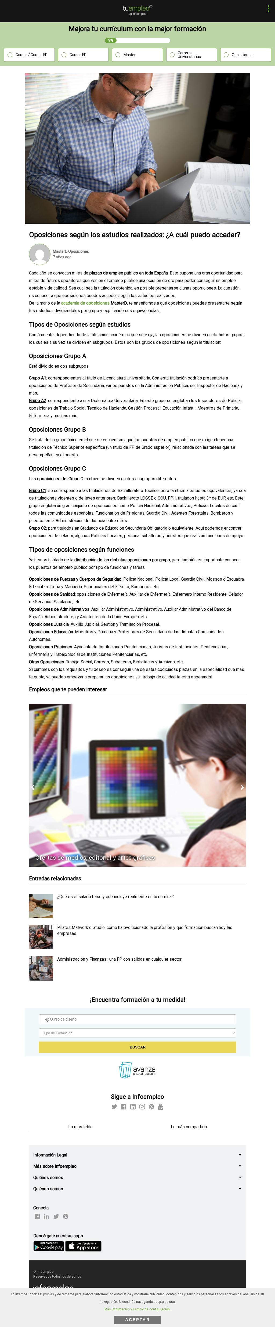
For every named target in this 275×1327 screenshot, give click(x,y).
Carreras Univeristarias (189, 55)
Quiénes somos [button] (48, 1177)
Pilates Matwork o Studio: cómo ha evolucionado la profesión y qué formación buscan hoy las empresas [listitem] (144, 930)
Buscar (138, 1047)
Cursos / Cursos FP (32, 55)
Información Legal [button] (50, 1155)
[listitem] (41, 916)
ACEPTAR (137, 1319)
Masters (131, 55)
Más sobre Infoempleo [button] (55, 1166)
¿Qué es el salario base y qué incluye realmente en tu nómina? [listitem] (115, 896)
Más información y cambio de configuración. (137, 1309)
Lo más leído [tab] (80, 1126)
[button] (267, 9)
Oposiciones (242, 55)
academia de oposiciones (85, 303)
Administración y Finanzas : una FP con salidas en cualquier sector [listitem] (119, 959)
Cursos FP (78, 55)
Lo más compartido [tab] (189, 1126)
